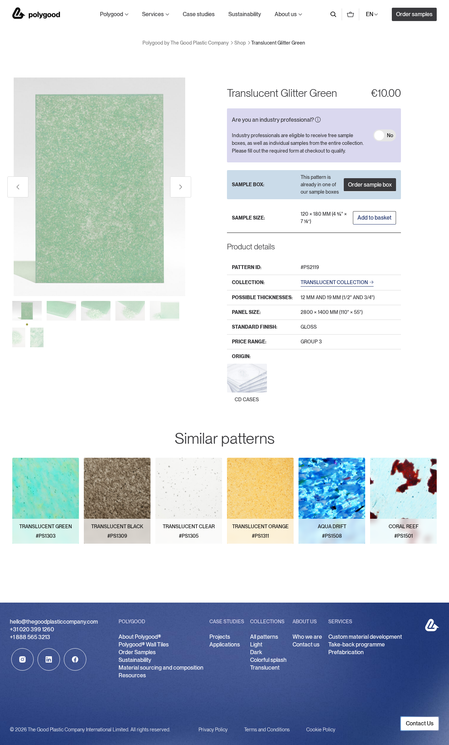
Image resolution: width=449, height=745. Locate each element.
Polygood (111, 14)
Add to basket (374, 217)
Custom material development (365, 636)
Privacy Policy (213, 729)
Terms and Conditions (267, 729)
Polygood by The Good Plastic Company (36, 13)
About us (286, 14)
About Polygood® (140, 636)
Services (153, 14)
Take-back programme (356, 644)
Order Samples (137, 652)
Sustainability (244, 14)
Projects (219, 636)
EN (369, 14)
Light (256, 644)
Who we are (307, 636)
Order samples (414, 14)
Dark (256, 652)
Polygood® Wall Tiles (144, 644)
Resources (132, 675)
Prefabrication (346, 652)
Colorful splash (268, 660)
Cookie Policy (320, 729)
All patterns (264, 636)
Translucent (265, 667)
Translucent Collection (334, 282)
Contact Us (420, 723)
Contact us (306, 644)
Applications (224, 644)
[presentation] (17, 186)
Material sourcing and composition (161, 667)
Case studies (199, 14)
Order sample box (370, 184)
